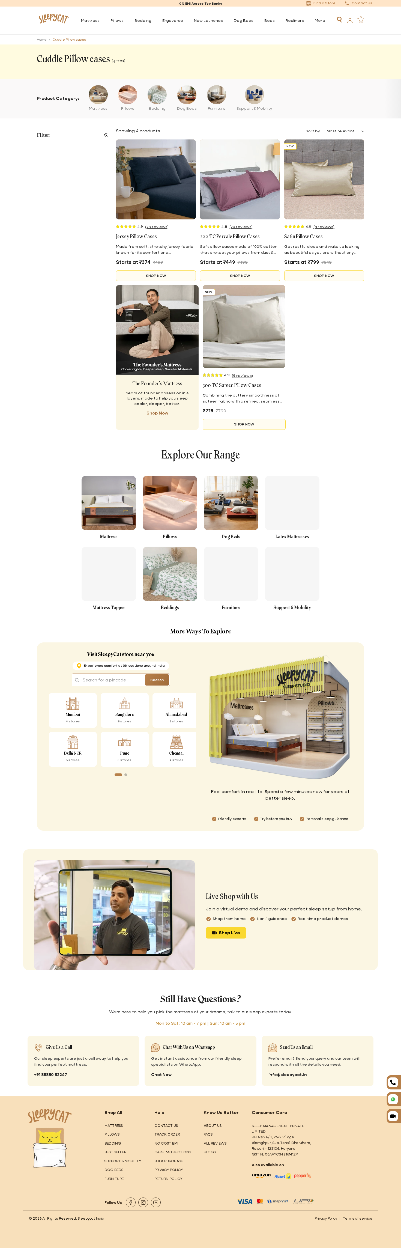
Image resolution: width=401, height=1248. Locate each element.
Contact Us (166, 1125)
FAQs (208, 1134)
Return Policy (168, 1178)
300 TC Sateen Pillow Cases (232, 386)
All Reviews (215, 1143)
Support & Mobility (122, 1161)
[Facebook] (131, 1202)
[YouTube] (156, 1202)
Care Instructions (172, 1152)
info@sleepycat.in (287, 1074)
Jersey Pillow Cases (136, 237)
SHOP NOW (156, 275)
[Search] (339, 20)
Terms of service (357, 1218)
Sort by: (313, 131)
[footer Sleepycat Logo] (50, 1116)
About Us (213, 1125)
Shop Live (229, 933)
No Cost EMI (166, 1143)
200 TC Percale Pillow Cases (230, 237)
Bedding (112, 1143)
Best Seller (115, 1152)
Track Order (167, 1134)
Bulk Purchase (168, 1161)
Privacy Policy (168, 1169)
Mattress (113, 1125)
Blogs (210, 1152)
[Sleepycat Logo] (54, 20)
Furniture (114, 1178)
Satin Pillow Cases (303, 237)
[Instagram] (143, 1202)
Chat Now (161, 1074)
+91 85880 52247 (50, 1074)
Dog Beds (113, 1169)
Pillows (111, 1134)
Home (42, 39)
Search (157, 680)
